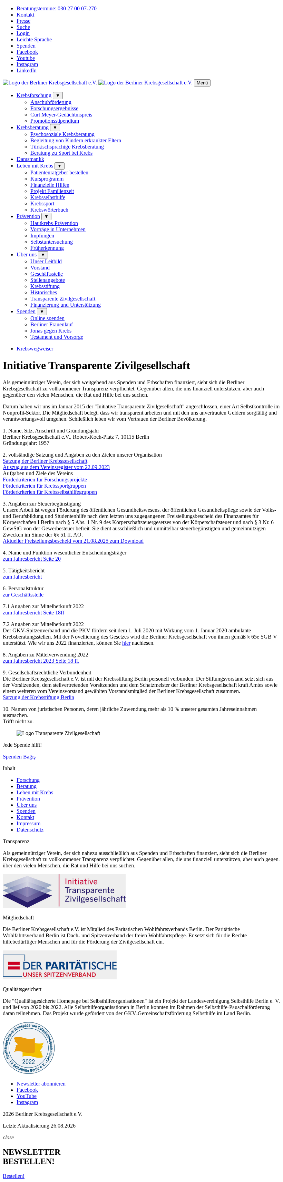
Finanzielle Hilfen (49, 185)
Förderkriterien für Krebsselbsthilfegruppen (50, 492)
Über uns (27, 254)
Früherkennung (47, 248)
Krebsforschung (34, 95)
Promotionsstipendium (54, 121)
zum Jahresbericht (22, 577)
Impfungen (42, 235)
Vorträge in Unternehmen (58, 229)
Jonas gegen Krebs (50, 331)
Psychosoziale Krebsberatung (62, 134)
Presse (23, 21)
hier (126, 643)
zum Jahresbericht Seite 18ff (33, 612)
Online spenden (47, 318)
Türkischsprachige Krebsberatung (67, 147)
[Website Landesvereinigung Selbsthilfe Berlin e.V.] (29, 1072)
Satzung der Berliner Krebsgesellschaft (45, 461)
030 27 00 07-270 (57, 8)
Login (23, 33)
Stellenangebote (47, 280)
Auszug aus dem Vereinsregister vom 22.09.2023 (56, 467)
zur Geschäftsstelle (23, 595)
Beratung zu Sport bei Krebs (61, 153)
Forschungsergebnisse (54, 108)
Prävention (28, 216)
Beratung (27, 786)
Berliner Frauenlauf (51, 324)
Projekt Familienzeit (52, 191)
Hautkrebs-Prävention (54, 223)
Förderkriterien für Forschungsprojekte (45, 479)
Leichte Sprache (34, 39)
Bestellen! (14, 1176)
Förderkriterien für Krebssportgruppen (44, 486)
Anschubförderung (50, 102)
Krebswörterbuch (49, 210)
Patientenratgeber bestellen (59, 172)
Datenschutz (30, 830)
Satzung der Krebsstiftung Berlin (38, 697)
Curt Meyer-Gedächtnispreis (61, 115)
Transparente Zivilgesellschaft (62, 299)
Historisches (43, 292)
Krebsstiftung (45, 286)
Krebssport (42, 203)
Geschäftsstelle (46, 274)
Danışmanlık (30, 159)
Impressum (28, 823)
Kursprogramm (47, 179)
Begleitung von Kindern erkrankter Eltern (75, 140)
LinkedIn (27, 70)
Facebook (27, 52)
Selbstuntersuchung (51, 242)
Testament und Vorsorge (56, 337)
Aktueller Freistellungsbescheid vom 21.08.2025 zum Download (73, 541)
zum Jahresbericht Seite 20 (32, 559)
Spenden (26, 46)
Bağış (29, 757)
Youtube (26, 58)
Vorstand (40, 268)
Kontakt (25, 15)
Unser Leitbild (46, 261)
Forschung (28, 780)
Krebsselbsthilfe (47, 197)
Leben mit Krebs (35, 166)
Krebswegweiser (35, 348)
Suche (23, 27)
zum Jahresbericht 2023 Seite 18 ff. (41, 661)
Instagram (27, 64)
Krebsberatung (33, 127)
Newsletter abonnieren (41, 1084)
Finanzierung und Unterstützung (65, 305)
